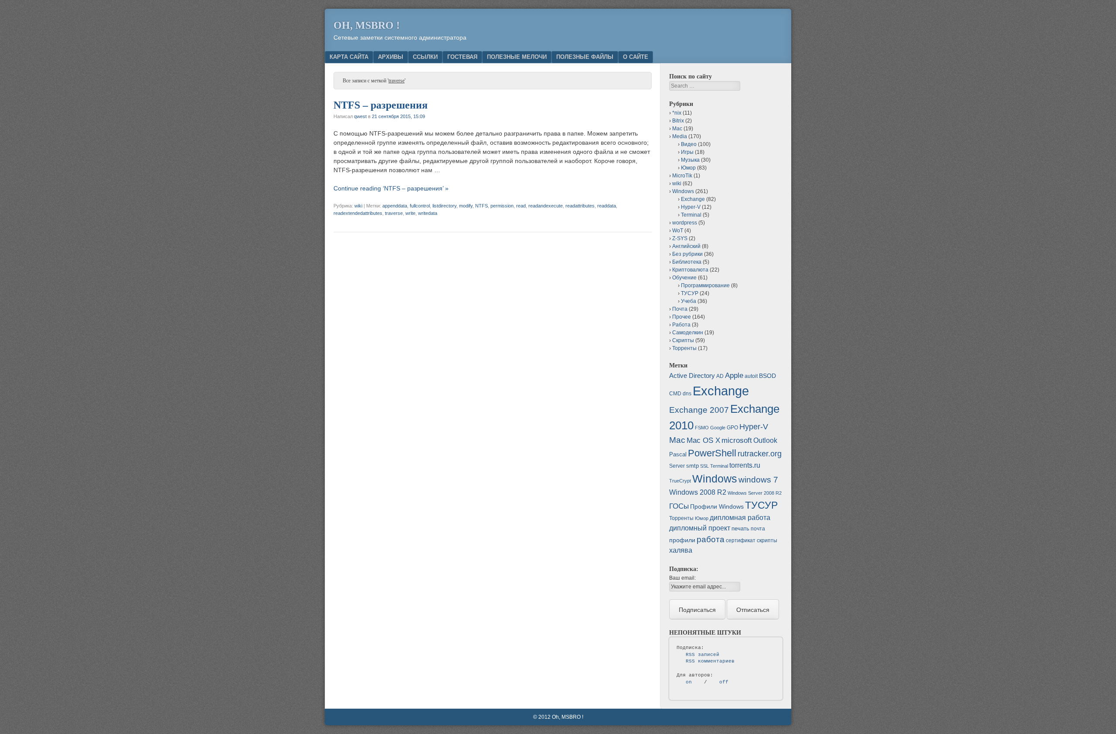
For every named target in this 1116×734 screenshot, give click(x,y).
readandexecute (545, 205)
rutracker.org (760, 453)
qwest (360, 116)
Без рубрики (687, 254)
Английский (686, 246)
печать (740, 528)
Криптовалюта (690, 270)
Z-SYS (679, 238)
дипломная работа (740, 517)
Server (677, 466)
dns (687, 394)
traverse (394, 213)
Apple (734, 375)
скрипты (767, 540)
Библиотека (686, 262)
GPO (732, 428)
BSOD (767, 375)
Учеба (688, 301)
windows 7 (758, 479)
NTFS (481, 205)
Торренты (684, 348)
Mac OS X (703, 440)
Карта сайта (349, 57)
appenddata (394, 205)
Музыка (690, 160)
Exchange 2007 (699, 410)
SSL (704, 466)
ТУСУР (689, 293)
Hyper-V (691, 207)
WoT (677, 231)
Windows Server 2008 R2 (755, 493)
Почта (679, 309)
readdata (606, 205)
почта (758, 529)
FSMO (702, 427)
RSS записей (702, 654)
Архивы (390, 57)
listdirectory (444, 205)
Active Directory (692, 375)
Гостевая (462, 57)
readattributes (580, 205)
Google (717, 427)
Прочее (681, 317)
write (410, 213)
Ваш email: (682, 578)
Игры (687, 152)
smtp (692, 465)
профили (682, 540)
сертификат (740, 540)
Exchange (693, 199)
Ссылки (425, 57)
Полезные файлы (584, 57)
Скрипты (683, 340)
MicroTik (682, 176)
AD (720, 376)
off (724, 682)
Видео (689, 144)
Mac (677, 129)
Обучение (684, 278)
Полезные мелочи (517, 57)
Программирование (705, 285)
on (689, 682)
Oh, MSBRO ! (366, 25)
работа (711, 539)
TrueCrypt (680, 480)
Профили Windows (717, 506)
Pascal (678, 454)
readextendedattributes (357, 213)
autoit (751, 376)
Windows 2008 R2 (697, 492)
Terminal (691, 215)
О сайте (635, 57)
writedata (427, 213)
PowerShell (712, 453)
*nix (676, 113)
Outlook (765, 440)
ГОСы (679, 506)
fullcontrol (420, 205)
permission (502, 205)
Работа (681, 325)
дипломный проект (699, 528)
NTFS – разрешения (380, 105)
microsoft (736, 440)
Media (679, 136)
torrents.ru (744, 465)
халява (680, 550)
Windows (683, 191)
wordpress (684, 223)
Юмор (688, 168)
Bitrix (678, 121)
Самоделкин (687, 333)
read (521, 205)
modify (466, 205)
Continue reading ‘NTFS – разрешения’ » (391, 188)
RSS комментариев (710, 661)
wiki (358, 205)
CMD (675, 394)
